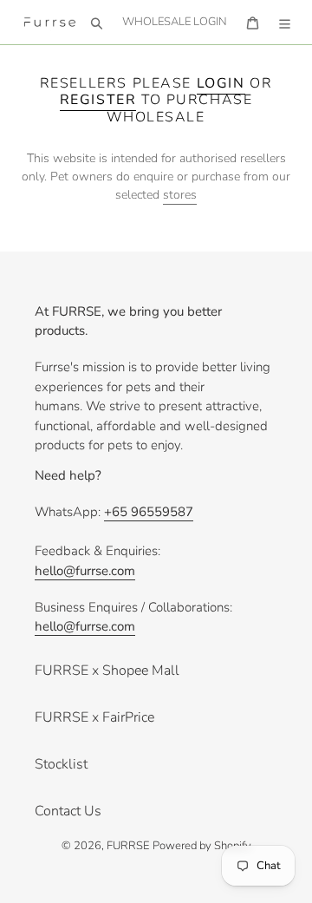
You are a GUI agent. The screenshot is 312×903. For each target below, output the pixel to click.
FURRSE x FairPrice (94, 717)
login (221, 83)
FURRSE (128, 846)
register (98, 99)
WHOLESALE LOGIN (179, 21)
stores (180, 194)
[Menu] (285, 22)
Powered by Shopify (202, 846)
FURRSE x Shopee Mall (107, 670)
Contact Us (68, 811)
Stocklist (61, 764)
